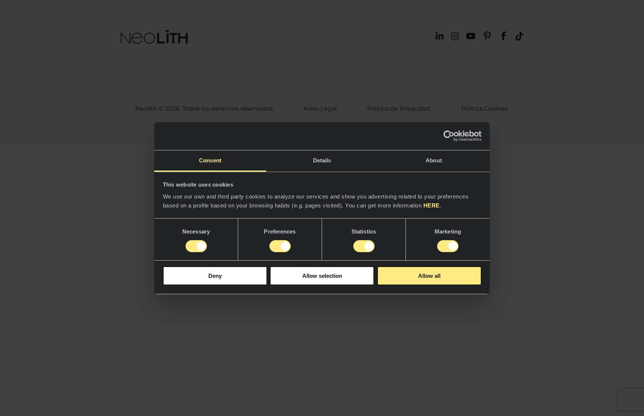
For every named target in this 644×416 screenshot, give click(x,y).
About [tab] (434, 160)
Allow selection (322, 276)
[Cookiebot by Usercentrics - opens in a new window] (449, 136)
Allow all (429, 276)
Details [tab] (322, 160)
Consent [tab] (210, 160)
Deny (215, 276)
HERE (431, 205)
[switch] (280, 246)
